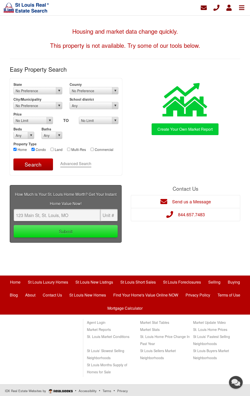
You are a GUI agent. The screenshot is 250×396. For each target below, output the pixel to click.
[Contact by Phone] (216, 7)
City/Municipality (27, 99)
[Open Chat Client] (236, 382)
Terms (107, 390)
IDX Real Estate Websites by (26, 390)
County (76, 84)
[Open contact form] (204, 7)
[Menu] (241, 7)
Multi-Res (78, 149)
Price (17, 114)
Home (22, 149)
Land (58, 149)
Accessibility (88, 390)
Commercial (103, 149)
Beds (17, 129)
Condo (40, 149)
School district (82, 99)
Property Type (25, 143)
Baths (46, 129)
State (17, 84)
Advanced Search (75, 163)
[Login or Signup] (229, 7)
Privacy (122, 390)
